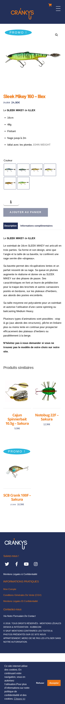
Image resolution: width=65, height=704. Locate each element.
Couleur (8, 160)
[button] (56, 35)
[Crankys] (22, 20)
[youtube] (27, 564)
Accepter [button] (54, 683)
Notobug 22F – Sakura (46, 417)
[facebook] (17, 564)
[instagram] (36, 564)
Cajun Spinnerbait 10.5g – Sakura (17, 419)
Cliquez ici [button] (19, 698)
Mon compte (9, 589)
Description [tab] (10, 225)
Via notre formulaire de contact (19, 616)
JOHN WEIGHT (41, 144)
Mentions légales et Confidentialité (20, 601)
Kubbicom (35, 627)
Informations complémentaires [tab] (36, 225)
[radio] (10, 170)
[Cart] (50, 4)
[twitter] (7, 564)
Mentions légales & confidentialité (20, 574)
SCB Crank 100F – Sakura (17, 497)
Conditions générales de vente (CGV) (22, 595)
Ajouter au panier (26, 212)
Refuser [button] (40, 683)
